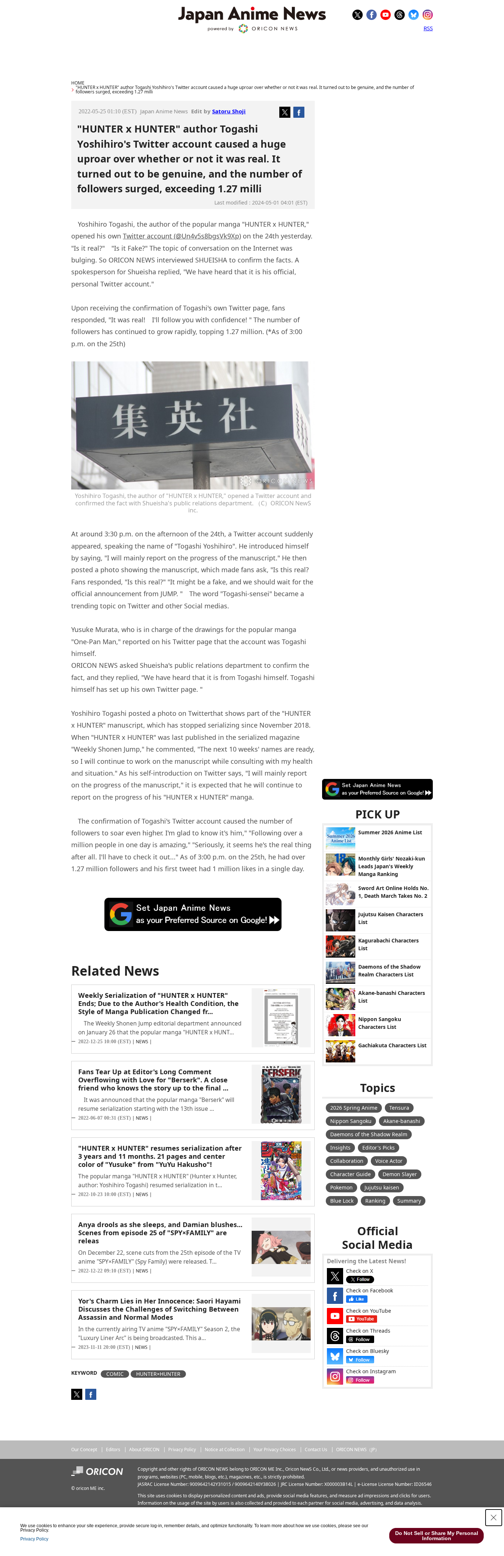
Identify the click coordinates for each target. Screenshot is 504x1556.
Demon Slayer (400, 1174)
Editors (113, 1449)
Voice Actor (389, 1160)
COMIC (115, 1373)
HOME (77, 83)
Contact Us (316, 1449)
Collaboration (346, 1160)
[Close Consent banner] (494, 1517)
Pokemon (341, 1187)
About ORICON (144, 1449)
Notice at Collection (225, 1449)
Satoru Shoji (229, 111)
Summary (409, 1200)
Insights (340, 1147)
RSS (428, 28)
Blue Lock (341, 1200)
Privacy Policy (182, 1449)
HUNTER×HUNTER (158, 1373)
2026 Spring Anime (353, 1107)
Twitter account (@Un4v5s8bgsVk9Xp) (182, 235)
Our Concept (84, 1449)
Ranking (375, 1200)
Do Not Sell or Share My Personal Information (436, 1535)
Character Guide (350, 1174)
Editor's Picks (378, 1147)
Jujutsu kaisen (382, 1187)
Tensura (399, 1107)
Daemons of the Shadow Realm (368, 1134)
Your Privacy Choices (274, 1449)
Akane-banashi (401, 1120)
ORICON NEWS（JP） (357, 1449)
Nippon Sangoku (351, 1120)
